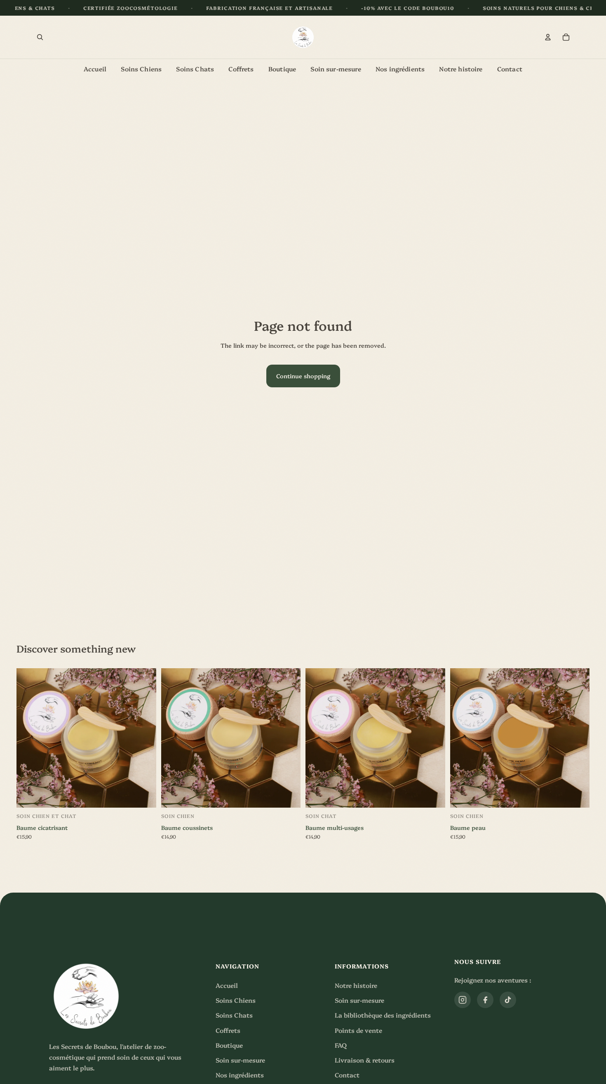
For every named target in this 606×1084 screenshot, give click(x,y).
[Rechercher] (40, 37)
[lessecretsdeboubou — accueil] (303, 37)
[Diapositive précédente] (28, 738)
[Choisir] (86, 799)
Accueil (227, 985)
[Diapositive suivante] (144, 738)
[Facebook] (485, 1000)
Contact (347, 1074)
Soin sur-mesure (240, 1060)
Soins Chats (234, 1015)
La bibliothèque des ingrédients (383, 1015)
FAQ (341, 1045)
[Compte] (548, 37)
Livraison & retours (365, 1060)
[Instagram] (462, 1000)
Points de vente (358, 1030)
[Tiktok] (508, 1000)
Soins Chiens (236, 1000)
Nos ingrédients (240, 1074)
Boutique (229, 1045)
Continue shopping (303, 376)
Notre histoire (356, 985)
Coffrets (228, 1030)
